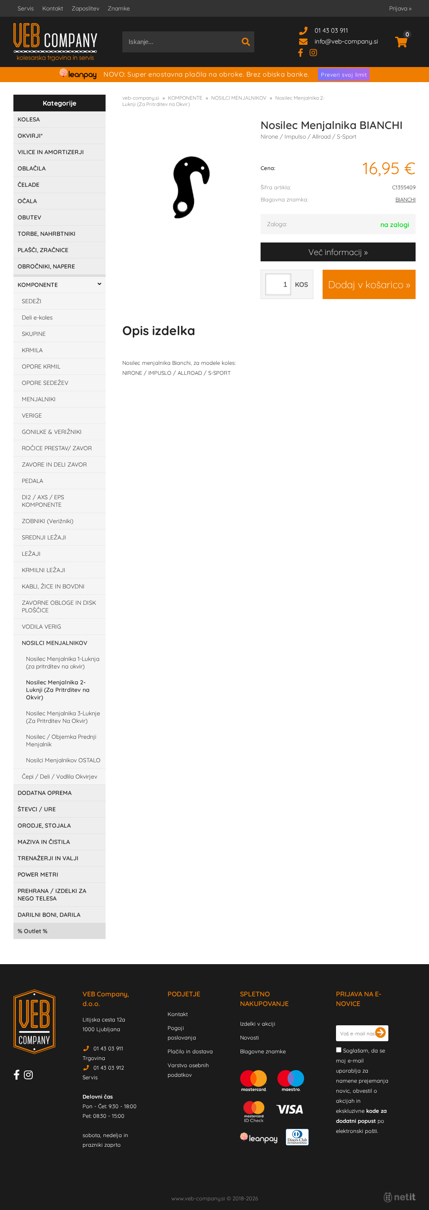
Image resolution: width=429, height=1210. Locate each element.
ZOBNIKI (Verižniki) (47, 521)
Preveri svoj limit (344, 74)
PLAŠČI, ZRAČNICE (43, 250)
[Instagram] (316, 52)
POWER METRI (38, 874)
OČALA (27, 201)
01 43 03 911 (331, 30)
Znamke (119, 8)
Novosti (249, 1037)
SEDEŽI (31, 301)
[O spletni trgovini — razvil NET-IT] (400, 1197)
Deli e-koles (37, 317)
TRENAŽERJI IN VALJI (48, 858)
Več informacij (335, 252)
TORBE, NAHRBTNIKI (46, 233)
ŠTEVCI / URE (37, 809)
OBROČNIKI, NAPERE (46, 266)
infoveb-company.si (346, 41)
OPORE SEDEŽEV (45, 383)
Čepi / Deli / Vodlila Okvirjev (59, 776)
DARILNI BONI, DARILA (49, 914)
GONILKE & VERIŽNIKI (52, 432)
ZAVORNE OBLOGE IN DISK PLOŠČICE (59, 606)
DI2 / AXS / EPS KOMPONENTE (43, 500)
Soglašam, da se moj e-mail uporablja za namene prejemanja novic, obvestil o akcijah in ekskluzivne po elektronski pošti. (362, 1090)
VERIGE (32, 415)
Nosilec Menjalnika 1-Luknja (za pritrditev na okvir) (62, 662)
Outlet (32, 931)
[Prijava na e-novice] (380, 1033)
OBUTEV (29, 217)
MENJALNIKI (39, 399)
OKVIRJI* (30, 135)
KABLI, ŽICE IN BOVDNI (53, 586)
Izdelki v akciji (257, 1023)
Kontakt (52, 8)
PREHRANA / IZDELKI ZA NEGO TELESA (52, 894)
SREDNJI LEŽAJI (44, 537)
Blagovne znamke (263, 1051)
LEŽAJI (31, 553)
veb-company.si (140, 98)
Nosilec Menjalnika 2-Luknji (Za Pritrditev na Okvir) (58, 690)
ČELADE (28, 184)
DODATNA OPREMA (45, 793)
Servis (26, 8)
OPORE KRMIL (41, 366)
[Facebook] (304, 52)
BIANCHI (405, 199)
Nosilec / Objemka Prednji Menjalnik (61, 740)
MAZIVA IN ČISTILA (44, 842)
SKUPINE (34, 334)
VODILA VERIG (41, 626)
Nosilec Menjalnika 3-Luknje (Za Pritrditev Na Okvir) (63, 717)
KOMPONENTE (38, 285)
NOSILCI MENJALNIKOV (54, 643)
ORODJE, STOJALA (44, 825)
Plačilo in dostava (190, 1051)
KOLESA (29, 119)
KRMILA (32, 350)
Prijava (400, 8)
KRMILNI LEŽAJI (43, 570)
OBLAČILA (32, 168)
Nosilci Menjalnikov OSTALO (63, 760)
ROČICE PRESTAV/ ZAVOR (57, 448)
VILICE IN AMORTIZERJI (51, 152)
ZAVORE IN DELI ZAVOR (54, 464)
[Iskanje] (245, 41)
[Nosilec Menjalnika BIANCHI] (185, 187)
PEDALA (32, 481)
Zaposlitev (85, 8)
